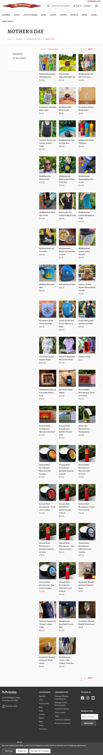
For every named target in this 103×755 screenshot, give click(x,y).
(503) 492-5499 (11, 706)
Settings (9, 750)
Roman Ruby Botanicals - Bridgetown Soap (47, 429)
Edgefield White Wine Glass (86, 108)
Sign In (78, 6)
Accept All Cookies (39, 750)
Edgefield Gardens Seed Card (47, 108)
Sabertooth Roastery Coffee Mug (66, 624)
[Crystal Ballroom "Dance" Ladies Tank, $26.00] (47, 609)
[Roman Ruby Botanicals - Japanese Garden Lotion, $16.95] (47, 531)
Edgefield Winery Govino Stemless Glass (86, 585)
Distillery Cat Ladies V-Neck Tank (67, 214)
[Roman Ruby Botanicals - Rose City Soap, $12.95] (87, 378)
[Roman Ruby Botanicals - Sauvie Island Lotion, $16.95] (67, 492)
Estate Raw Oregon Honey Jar (67, 75)
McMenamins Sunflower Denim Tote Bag (67, 179)
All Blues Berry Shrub (66, 391)
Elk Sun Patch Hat (67, 284)
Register (87, 6)
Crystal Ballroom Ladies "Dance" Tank (47, 143)
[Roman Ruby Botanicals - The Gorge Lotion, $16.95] (67, 531)
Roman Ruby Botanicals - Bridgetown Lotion (84, 469)
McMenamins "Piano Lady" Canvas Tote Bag (66, 660)
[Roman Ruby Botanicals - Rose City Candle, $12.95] (47, 492)
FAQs (57, 716)
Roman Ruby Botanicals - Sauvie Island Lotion (65, 508)
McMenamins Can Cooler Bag (66, 141)
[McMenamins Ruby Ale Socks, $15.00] (47, 200)
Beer (43, 15)
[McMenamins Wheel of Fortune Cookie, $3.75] (67, 237)
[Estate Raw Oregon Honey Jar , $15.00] (67, 62)
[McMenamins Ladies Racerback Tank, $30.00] (87, 200)
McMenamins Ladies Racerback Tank (86, 215)
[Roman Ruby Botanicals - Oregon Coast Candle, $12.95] (87, 531)
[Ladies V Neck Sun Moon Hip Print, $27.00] (67, 345)
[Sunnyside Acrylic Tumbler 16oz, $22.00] (47, 62)
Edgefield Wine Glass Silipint (46, 322)
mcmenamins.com (94, 1)
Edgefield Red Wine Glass (65, 108)
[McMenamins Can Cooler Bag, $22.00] (67, 128)
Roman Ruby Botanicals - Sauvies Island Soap (65, 430)
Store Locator (60, 712)
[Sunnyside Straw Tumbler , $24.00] (87, 128)
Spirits (74, 15)
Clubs (94, 15)
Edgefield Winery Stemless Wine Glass (47, 660)
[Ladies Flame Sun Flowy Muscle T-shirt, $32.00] (67, 309)
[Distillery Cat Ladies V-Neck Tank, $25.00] (67, 200)
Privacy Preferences (63, 723)
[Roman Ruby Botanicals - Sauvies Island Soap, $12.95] (67, 414)
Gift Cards (7, 21)
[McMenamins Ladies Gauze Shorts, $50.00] (87, 237)
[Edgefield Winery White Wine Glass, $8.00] (87, 609)
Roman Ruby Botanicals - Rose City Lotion (87, 507)
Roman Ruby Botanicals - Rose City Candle (47, 507)
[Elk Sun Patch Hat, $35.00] (67, 273)
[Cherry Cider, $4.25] (87, 345)
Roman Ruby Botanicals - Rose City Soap (87, 392)
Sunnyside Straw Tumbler (86, 141)
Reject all (22, 750)
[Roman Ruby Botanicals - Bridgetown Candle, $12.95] (47, 453)
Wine (84, 15)
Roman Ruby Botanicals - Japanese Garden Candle (66, 469)
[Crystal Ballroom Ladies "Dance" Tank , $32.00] (47, 128)
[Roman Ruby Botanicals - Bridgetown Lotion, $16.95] (87, 453)
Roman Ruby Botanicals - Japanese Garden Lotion (46, 547)
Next (90, 49)
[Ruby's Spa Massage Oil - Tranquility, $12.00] (87, 414)
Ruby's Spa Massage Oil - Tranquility (84, 429)
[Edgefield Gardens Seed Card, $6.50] (47, 95)
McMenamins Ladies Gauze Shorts (84, 251)
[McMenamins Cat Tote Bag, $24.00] (47, 237)
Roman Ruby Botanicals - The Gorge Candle (46, 585)
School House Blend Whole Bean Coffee (87, 287)
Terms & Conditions (62, 720)
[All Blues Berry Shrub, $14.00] (67, 378)
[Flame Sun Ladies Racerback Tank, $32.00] (87, 309)
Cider (53, 15)
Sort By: (43, 49)
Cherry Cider (84, 356)
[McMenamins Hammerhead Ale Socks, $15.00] (87, 164)
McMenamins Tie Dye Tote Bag (86, 75)
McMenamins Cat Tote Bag (46, 250)
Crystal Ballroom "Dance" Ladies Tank (47, 624)
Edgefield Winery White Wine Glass (87, 622)
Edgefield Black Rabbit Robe (46, 358)
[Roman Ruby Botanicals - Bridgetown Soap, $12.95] (47, 414)
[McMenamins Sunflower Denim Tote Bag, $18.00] (67, 164)
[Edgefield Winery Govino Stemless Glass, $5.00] (87, 570)
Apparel (6, 15)
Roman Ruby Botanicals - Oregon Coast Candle (85, 547)
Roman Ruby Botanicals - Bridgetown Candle (44, 469)
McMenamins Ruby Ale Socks (47, 214)
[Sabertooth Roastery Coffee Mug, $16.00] (67, 609)
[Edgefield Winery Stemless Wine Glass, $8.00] (47, 645)
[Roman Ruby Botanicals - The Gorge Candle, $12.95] (47, 570)
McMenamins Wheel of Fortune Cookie (67, 251)
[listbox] (55, 49)
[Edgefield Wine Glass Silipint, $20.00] (47, 309)
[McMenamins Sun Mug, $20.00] (47, 273)
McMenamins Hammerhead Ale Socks (86, 179)
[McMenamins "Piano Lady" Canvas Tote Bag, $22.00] (67, 645)
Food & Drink (30, 15)
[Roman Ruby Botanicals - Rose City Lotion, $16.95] (87, 492)
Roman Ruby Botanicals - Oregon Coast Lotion (65, 586)
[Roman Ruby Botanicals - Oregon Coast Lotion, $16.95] (67, 570)
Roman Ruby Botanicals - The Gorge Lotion (66, 546)
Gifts (17, 15)
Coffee (63, 15)
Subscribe (88, 723)
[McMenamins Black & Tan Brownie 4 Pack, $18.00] (47, 378)
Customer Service (62, 709)
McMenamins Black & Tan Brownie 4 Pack (47, 392)
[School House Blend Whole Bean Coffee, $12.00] (87, 273)
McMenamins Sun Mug (46, 286)
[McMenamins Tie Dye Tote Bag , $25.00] (87, 62)
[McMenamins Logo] (22, 6)
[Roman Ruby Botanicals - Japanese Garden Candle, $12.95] (67, 453)
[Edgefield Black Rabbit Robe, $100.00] (47, 345)
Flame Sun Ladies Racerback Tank (86, 322)
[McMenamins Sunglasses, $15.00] (47, 164)
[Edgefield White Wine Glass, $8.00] (87, 95)
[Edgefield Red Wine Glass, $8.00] (67, 95)
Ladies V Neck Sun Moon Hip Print (67, 358)
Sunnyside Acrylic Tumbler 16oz (47, 75)
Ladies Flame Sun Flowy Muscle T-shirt (66, 323)
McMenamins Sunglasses (45, 177)
